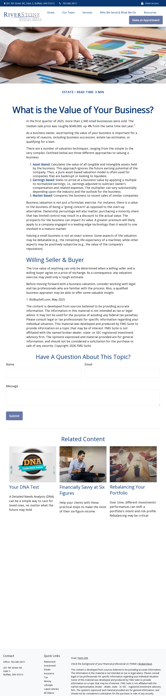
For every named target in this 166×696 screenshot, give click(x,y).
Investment (50, 665)
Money (47, 681)
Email (88, 364)
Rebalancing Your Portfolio (127, 490)
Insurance (49, 673)
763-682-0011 (70, 3)
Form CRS (82, 658)
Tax (46, 677)
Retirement (50, 661)
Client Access (152, 3)
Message (12, 386)
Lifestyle (48, 685)
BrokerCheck (145, 663)
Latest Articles (51, 688)
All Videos (49, 692)
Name (10, 364)
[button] (51, 12)
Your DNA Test (24, 487)
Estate (47, 669)
